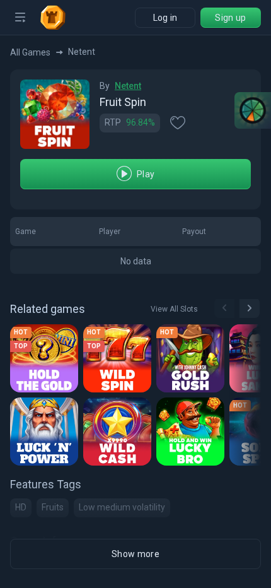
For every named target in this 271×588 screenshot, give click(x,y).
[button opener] (20, 18)
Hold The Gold (45, 362)
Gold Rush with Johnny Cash (191, 362)
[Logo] (58, 17)
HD (20, 507)
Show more (135, 554)
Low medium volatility (122, 507)
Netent (128, 86)
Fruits (53, 507)
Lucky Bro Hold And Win (191, 436)
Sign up (230, 18)
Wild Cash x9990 (118, 436)
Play (145, 174)
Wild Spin (109, 362)
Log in (165, 18)
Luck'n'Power (45, 436)
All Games (30, 52)
